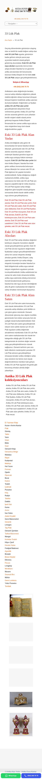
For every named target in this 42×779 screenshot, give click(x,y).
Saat (6, 446)
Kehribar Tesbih (11, 539)
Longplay (8, 566)
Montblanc (9, 569)
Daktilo (7, 501)
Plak (6, 428)
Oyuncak (8, 475)
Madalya (8, 455)
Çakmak (8, 487)
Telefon (7, 498)
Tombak (8, 586)
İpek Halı (8, 504)
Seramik (8, 522)
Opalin (7, 472)
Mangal (8, 536)
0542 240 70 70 (21, 9)
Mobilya (8, 463)
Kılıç (6, 493)
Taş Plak (8, 528)
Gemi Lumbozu (10, 580)
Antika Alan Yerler (13, 772)
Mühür (7, 577)
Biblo (7, 443)
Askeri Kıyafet (10, 516)
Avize (7, 510)
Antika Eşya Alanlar (28, 772)
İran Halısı (9, 513)
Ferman (8, 469)
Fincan (7, 563)
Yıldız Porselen (10, 583)
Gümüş (7, 431)
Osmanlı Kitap (10, 449)
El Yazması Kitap (11, 423)
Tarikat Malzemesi (12, 534)
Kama (7, 507)
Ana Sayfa (8, 40)
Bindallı (8, 554)
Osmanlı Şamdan (11, 531)
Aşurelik (8, 551)
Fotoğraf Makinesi (12, 548)
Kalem (7, 481)
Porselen (8, 490)
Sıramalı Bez (10, 574)
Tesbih (7, 484)
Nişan (7, 458)
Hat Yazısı (9, 466)
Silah (7, 440)
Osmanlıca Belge (11, 452)
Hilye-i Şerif (9, 542)
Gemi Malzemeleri (12, 519)
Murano (8, 572)
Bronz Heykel (10, 557)
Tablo (7, 434)
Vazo (7, 437)
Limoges (8, 525)
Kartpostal (9, 460)
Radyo (7, 496)
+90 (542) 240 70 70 (21, 19)
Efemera (8, 560)
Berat (7, 478)
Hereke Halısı (10, 545)
